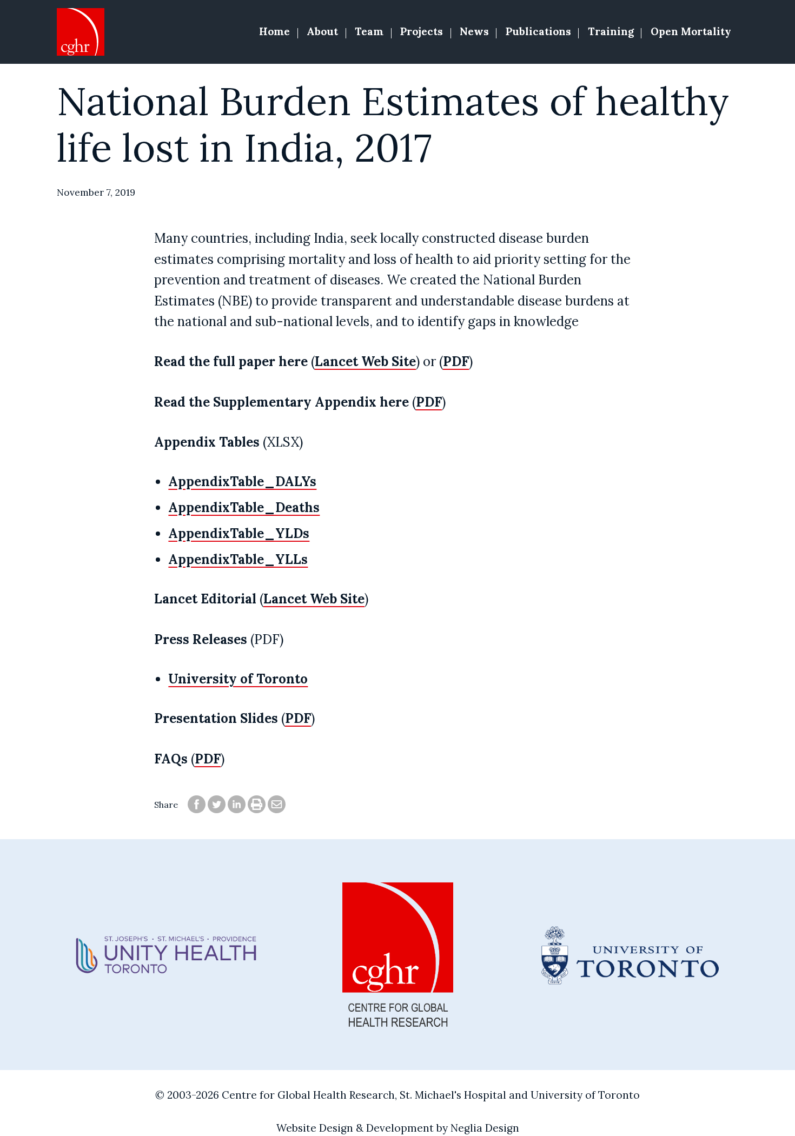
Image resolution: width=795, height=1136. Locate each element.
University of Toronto (238, 678)
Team (369, 31)
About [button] (322, 31)
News (474, 31)
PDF (456, 361)
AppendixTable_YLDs (238, 533)
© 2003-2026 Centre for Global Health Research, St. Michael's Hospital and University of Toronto (397, 1094)
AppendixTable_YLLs (238, 559)
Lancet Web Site (365, 361)
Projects (421, 31)
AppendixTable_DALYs (242, 481)
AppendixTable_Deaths (244, 507)
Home (274, 31)
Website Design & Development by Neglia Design (397, 1127)
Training (611, 31)
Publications (538, 31)
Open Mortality (691, 31)
